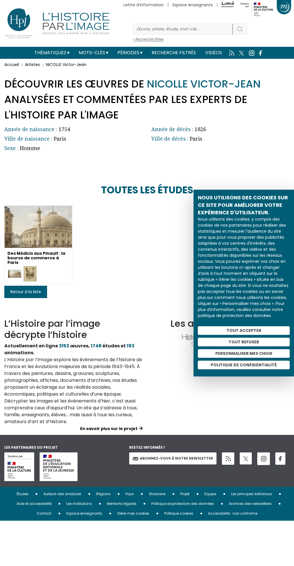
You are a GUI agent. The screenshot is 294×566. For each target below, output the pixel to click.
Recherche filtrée (174, 52)
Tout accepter (244, 330)
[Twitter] (246, 458)
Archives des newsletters (250, 503)
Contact (44, 513)
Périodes (128, 52)
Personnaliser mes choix (243, 353)
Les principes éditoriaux (251, 493)
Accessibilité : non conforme (233, 513)
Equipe (210, 493)
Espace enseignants (193, 5)
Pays (129, 493)
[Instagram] (263, 458)
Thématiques (50, 52)
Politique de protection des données (182, 503)
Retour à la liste (25, 292)
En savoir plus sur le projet (109, 428)
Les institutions (79, 503)
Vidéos (213, 52)
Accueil (11, 64)
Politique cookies (178, 513)
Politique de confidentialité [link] (244, 365)
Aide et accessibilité (34, 503)
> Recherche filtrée (148, 39)
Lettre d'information (143, 5)
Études (22, 493)
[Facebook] (280, 458)
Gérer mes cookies (133, 513)
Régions (103, 493)
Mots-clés (92, 52)
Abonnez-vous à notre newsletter (176, 458)
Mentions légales (121, 503)
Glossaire (157, 493)
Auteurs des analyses (62, 493)
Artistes (32, 64)
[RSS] (228, 458)
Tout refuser (244, 342)
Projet (184, 493)
